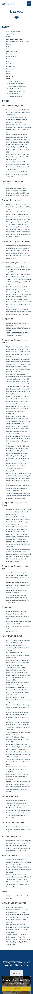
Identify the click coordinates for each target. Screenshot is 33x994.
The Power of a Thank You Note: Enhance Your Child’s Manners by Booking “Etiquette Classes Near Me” (17, 597)
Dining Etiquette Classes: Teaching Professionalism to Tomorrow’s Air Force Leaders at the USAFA (18, 311)
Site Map (9, 54)
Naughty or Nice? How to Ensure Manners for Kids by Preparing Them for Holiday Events (18, 746)
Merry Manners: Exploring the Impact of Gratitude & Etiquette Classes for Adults (18, 488)
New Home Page (11, 51)
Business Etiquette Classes (12, 182)
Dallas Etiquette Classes (16, 241)
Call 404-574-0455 (16, 989)
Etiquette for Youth (14, 89)
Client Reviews (10, 64)
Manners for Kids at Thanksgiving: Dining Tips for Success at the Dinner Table (17, 662)
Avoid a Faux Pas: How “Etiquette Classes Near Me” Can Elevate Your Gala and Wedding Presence (17, 575)
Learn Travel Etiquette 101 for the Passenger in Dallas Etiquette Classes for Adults (18, 369)
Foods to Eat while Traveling (15, 626)
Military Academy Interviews (17, 86)
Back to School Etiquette (14, 39)
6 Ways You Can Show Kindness (16, 896)
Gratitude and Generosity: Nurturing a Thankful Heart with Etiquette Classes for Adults (18, 495)
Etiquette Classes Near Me (15, 567)
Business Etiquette (14, 81)
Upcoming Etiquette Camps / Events (17, 41)
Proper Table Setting (14, 822)
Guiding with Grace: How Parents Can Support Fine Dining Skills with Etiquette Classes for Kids (18, 551)
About (8, 71)
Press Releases (10, 796)
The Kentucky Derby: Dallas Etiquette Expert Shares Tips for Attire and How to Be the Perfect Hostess (18, 226)
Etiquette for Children (15, 96)
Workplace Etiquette (14, 903)
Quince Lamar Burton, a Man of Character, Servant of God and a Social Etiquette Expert (18, 848)
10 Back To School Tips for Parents (17, 328)
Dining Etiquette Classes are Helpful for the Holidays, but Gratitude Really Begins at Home (18, 296)
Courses (8, 79)
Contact (8, 74)
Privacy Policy (10, 66)
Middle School (13, 94)
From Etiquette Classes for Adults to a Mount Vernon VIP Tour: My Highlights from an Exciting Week (18, 438)
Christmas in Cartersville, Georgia (16, 255)
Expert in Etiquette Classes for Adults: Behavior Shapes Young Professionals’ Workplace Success (18, 361)
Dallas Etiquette (12, 200)
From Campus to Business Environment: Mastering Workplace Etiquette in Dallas (17, 909)
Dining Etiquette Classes (16, 262)
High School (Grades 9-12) (17, 91)
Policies (8, 36)
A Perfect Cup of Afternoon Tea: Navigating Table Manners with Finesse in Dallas (18, 862)
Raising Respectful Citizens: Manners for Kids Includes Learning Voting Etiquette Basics (17, 684)
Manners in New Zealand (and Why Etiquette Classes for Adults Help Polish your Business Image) (18, 376)
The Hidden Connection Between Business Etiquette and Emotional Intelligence (16, 119)
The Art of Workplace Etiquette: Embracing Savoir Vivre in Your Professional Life (16, 936)
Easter (8, 631)
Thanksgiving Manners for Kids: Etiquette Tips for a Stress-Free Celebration (16, 669)
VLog (7, 59)
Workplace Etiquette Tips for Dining (17, 942)
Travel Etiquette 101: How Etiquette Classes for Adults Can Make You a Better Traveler (17, 448)
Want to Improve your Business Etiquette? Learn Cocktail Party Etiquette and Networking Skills (18, 127)
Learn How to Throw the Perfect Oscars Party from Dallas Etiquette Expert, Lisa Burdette (18, 234)
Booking (9, 44)
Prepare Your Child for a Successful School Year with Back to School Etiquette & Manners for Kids (17, 714)
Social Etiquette (11, 836)
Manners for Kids (12, 636)
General (6, 607)
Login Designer (11, 69)
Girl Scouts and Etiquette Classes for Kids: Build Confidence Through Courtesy (17, 558)
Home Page (9, 76)
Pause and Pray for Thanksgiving (16, 323)
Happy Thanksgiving (12, 616)
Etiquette (7, 318)
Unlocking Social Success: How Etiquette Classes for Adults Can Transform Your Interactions (16, 465)
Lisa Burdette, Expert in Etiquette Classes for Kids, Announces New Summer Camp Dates (16, 529)
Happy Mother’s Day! (12, 453)
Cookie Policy (10, 34)
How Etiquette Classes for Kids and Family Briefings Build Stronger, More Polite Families (17, 536)
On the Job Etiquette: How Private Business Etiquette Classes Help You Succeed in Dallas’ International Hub (17, 164)
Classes (8, 49)
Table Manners (10, 855)
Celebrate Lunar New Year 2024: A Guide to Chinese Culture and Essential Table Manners (18, 876)
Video (5, 891)
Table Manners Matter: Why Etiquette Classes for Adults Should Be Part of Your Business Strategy (17, 383)
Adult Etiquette (11, 56)
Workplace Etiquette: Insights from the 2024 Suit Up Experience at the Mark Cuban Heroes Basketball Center (18, 917)
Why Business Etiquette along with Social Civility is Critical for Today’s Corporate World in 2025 (17, 146)
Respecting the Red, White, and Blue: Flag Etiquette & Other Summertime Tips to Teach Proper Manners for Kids (18, 724)
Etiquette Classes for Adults (14, 341)
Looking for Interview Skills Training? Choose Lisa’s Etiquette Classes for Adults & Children (18, 398)
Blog (7, 61)
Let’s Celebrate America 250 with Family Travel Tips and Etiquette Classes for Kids (18, 511)
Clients (8, 46)
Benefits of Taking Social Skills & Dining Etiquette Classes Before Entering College (16, 289)
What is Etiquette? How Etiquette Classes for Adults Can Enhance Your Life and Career (17, 458)
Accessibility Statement (13, 31)
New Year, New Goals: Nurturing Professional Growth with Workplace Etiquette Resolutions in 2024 (17, 927)
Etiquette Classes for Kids (14, 504)
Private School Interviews (16, 84)
